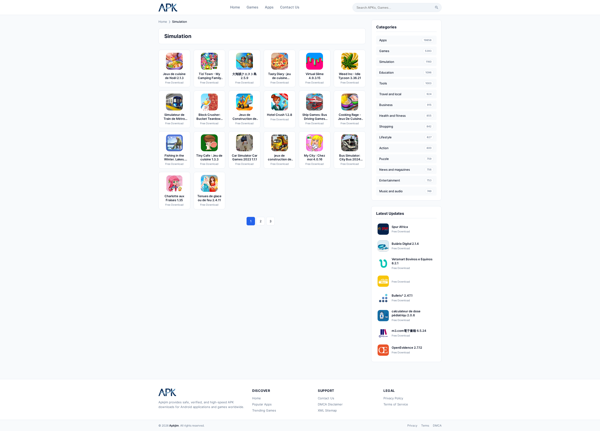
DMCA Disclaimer (330, 404)
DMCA (437, 425)
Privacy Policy (393, 398)
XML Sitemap (327, 410)
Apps (269, 7)
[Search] (437, 7)
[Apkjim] (167, 7)
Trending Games (264, 410)
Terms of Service (395, 404)
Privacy (412, 425)
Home (235, 7)
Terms (425, 425)
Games (252, 7)
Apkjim (174, 425)
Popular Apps (262, 404)
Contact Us (289, 7)
